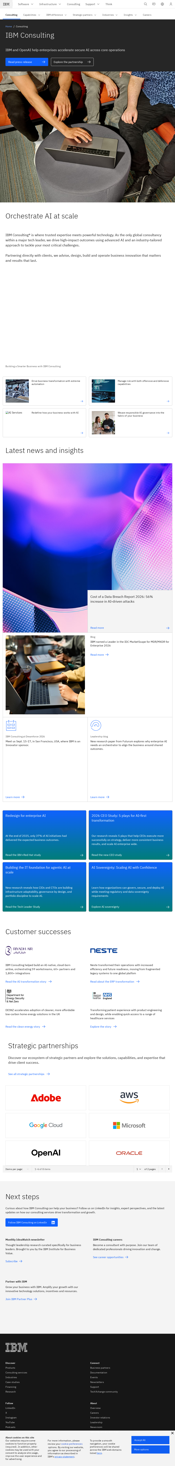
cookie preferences (72, 1443)
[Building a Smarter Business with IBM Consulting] (87, 319)
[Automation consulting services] (57, 401)
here (99, 1453)
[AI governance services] (143, 433)
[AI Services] (57, 433)
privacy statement (64, 1456)
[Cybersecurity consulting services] (143, 401)
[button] (162, 4)
